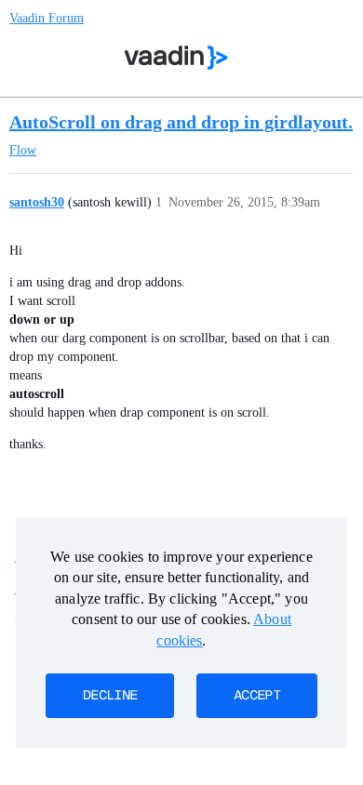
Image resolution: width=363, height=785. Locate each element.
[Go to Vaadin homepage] (176, 57)
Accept (257, 695)
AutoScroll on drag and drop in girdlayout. (181, 122)
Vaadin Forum (46, 18)
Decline (110, 695)
